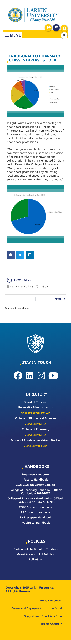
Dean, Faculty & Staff (35, 423)
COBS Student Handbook (35, 507)
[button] (64, 35)
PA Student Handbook (35, 512)
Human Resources (51, 600)
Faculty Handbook (35, 479)
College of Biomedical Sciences (35, 418)
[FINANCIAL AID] (64, 28)
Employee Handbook (35, 474)
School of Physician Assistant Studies (35, 440)
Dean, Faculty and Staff (35, 445)
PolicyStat (35, 559)
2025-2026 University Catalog (35, 485)
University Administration (35, 407)
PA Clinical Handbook (35, 522)
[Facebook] (18, 375)
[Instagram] (41, 375)
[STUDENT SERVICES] (48, 27)
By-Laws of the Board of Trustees (36, 549)
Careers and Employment (26, 608)
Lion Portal (55, 608)
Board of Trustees (35, 402)
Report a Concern (51, 623)
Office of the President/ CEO (35, 412)
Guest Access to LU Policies (35, 554)
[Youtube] (53, 375)
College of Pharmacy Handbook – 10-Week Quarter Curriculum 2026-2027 (35, 500)
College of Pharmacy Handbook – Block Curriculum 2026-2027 (35, 491)
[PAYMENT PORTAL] (56, 27)
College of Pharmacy (35, 429)
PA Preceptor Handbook (36, 517)
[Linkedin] (29, 375)
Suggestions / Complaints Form (43, 616)
